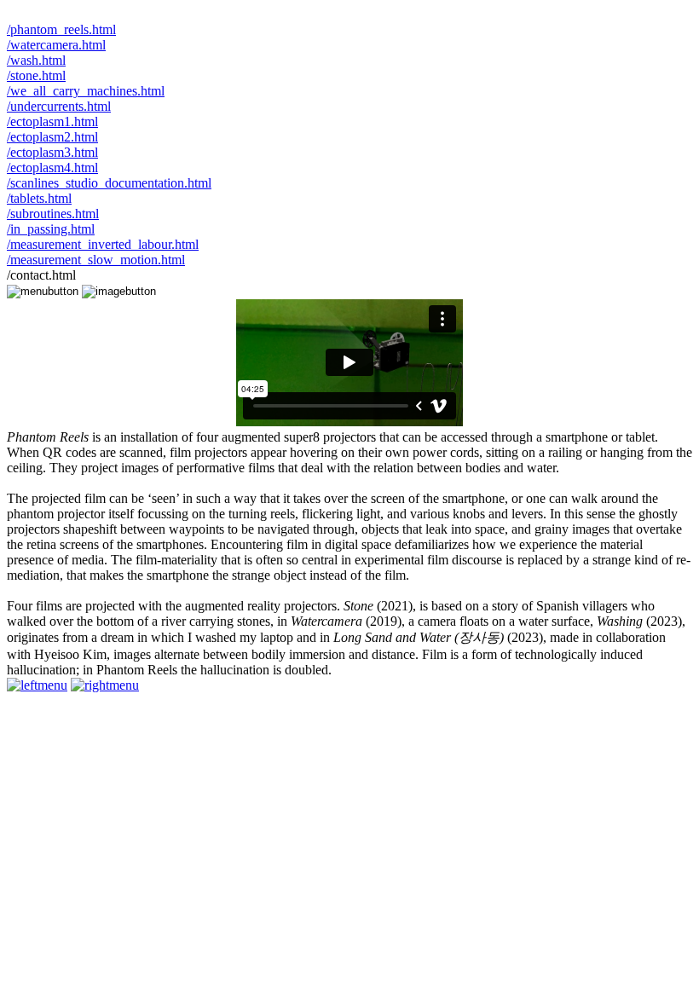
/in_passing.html (51, 229)
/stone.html (36, 75)
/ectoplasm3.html (52, 152)
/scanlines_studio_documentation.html (109, 183)
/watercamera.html (56, 45)
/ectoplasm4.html (52, 167)
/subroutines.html (53, 213)
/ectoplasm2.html (52, 137)
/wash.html (36, 60)
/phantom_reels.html (61, 29)
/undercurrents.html (59, 106)
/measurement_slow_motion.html (96, 259)
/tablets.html (39, 198)
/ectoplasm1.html (52, 121)
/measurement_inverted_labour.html (103, 244)
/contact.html (41, 275)
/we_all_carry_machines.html (86, 91)
